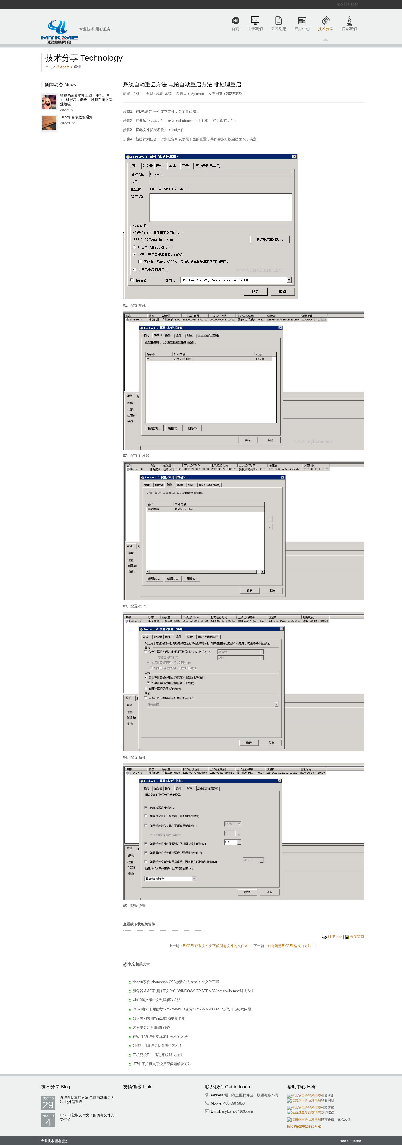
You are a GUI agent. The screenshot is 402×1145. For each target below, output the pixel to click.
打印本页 (335, 936)
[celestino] (59, 32)
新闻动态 (278, 29)
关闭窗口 (357, 936)
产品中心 (302, 29)
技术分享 (325, 29)
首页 (235, 29)
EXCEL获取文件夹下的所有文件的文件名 (215, 946)
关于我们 (255, 29)
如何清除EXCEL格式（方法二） (293, 946)
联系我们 (349, 29)
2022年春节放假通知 (76, 117)
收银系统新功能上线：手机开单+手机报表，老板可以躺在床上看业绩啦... (86, 99)
